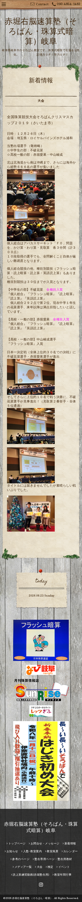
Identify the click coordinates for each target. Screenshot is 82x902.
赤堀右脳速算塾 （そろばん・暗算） (32, 898)
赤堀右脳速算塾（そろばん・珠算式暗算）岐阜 (41, 31)
